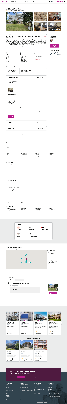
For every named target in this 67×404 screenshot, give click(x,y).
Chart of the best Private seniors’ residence (26, 390)
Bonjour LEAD (50, 387)
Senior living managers (51, 386)
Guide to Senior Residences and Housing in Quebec (26, 386)
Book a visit (11, 116)
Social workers (50, 384)
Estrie (9, 5)
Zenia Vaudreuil (36, 392)
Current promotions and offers (25, 391)
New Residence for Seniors (38, 383)
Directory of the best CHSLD (52, 392)
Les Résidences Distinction (38, 56)
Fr (49, 1)
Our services (8, 384)
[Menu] (4, 1)
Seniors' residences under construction (40, 389)
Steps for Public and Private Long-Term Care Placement (26, 387)
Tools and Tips (27, 1)
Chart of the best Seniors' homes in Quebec (54, 390)
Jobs (7, 393)
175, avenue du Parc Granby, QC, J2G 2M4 (19, 10)
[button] (26, 254)
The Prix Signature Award (10, 390)
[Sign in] (64, 1)
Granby (12, 5)
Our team (7, 387)
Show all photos (57, 29)
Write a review (8, 391)
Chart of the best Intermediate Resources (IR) (54, 393)
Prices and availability (55, 46)
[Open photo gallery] (10, 90)
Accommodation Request (24, 384)
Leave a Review (53, 293)
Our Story (7, 386)
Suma (35, 386)
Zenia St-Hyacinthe (37, 393)
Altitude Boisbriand (37, 384)
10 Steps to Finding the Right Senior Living (54, 396)
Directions (21, 249)
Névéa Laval (36, 390)
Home (7, 5)
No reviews (11, 10)
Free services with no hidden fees (34, 377)
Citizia (35, 387)
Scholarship (8, 396)
